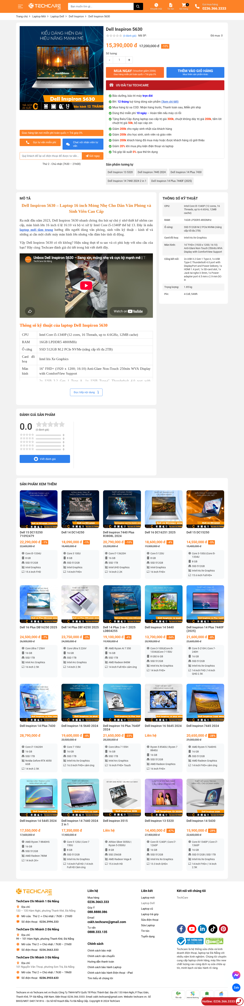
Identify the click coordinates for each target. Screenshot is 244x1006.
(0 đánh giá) (129, 36)
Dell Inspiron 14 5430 (200, 821)
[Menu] (20, 6)
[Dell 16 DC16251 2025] (164, 509)
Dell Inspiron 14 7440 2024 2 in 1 (127, 181)
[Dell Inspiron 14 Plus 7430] (39, 703)
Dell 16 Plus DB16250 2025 (38, 627)
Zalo (236, 987)
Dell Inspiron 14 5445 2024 (38, 821)
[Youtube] (191, 928)
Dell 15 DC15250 (197, 532)
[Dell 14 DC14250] (80, 509)
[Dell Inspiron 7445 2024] (205, 703)
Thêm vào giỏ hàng (195, 72)
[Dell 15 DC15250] (205, 509)
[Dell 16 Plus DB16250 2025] (39, 604)
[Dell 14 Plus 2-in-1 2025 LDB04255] (122, 604)
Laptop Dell (148, 903)
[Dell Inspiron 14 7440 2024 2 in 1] (80, 797)
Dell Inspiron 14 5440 (159, 627)
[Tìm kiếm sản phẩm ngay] (138, 6)
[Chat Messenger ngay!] (236, 975)
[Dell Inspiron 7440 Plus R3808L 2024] (122, 509)
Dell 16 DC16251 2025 (160, 532)
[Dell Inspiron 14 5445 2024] (39, 797)
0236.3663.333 (49, 949)
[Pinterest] (223, 928)
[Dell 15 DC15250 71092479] (39, 509)
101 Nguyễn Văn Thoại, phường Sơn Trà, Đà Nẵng (45, 966)
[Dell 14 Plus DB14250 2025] (80, 604)
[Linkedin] (202, 928)
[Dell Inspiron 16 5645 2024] (164, 703)
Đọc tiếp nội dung (84, 392)
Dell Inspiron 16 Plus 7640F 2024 (121, 727)
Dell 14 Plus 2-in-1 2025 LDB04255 (119, 629)
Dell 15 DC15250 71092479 (31, 534)
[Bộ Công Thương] (191, 941)
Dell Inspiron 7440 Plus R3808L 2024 (118, 534)
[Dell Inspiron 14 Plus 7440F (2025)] (205, 604)
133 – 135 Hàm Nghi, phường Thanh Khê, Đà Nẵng (45, 910)
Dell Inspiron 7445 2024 (152, 172)
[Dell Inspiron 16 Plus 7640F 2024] (122, 703)
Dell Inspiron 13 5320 (120, 172)
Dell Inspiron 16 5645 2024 (163, 726)
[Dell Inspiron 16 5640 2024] (80, 703)
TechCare (182, 897)
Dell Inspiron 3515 (115, 821)
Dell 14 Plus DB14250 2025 (80, 627)
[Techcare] (45, 6)
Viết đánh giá (48, 459)
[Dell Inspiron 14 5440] (164, 604)
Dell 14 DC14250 (72, 532)
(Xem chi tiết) (170, 101)
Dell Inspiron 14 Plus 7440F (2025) (171, 181)
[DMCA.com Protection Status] (214, 941)
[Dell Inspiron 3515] (122, 797)
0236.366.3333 (214, 8)
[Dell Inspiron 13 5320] (164, 797)
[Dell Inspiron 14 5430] (205, 797)
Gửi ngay (94, 156)
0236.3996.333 (49, 921)
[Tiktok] (212, 928)
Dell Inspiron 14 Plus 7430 (186, 172)
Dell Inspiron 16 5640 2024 (79, 726)
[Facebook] (181, 928)
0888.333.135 (97, 932)
